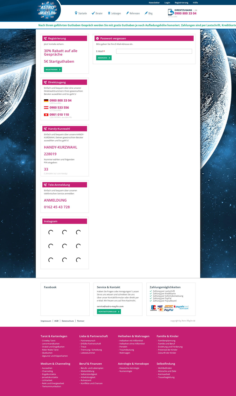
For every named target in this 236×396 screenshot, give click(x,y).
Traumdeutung (126, 349)
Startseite (82, 13)
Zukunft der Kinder (167, 352)
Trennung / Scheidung (91, 349)
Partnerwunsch (88, 340)
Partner (80, 321)
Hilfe (195, 2)
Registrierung (181, 2)
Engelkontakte (49, 374)
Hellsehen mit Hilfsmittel (131, 340)
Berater (99, 13)
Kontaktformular (107, 311)
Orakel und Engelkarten (53, 346)
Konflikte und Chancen (92, 383)
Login (167, 2)
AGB (56, 321)
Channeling (47, 371)
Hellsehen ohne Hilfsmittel (132, 343)
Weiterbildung (87, 371)
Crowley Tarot (48, 340)
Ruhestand (86, 380)
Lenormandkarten (51, 343)
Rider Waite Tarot (50, 349)
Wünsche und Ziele (167, 371)
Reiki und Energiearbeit (53, 383)
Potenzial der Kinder (167, 349)
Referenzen (135, 13)
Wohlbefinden (165, 368)
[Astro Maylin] (47, 20)
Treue (83, 346)
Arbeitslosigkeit (88, 377)
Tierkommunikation (51, 386)
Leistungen (116, 13)
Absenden (102, 58)
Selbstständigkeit (89, 374)
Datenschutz (68, 321)
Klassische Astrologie (129, 368)
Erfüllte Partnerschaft (91, 343)
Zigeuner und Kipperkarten (55, 355)
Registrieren (51, 69)
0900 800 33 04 (60, 100)
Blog (150, 13)
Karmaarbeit (164, 374)
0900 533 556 (59, 107)
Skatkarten (47, 352)
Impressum (46, 321)
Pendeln (123, 346)
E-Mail (99, 51)
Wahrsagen (124, 352)
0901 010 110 (59, 114)
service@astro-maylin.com (110, 306)
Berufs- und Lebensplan (92, 368)
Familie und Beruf (166, 343)
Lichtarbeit (47, 380)
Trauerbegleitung (166, 377)
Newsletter (154, 2)
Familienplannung (166, 340)
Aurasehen (47, 368)
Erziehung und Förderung (170, 346)
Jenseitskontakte (50, 377)
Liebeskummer (88, 352)
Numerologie (125, 371)
